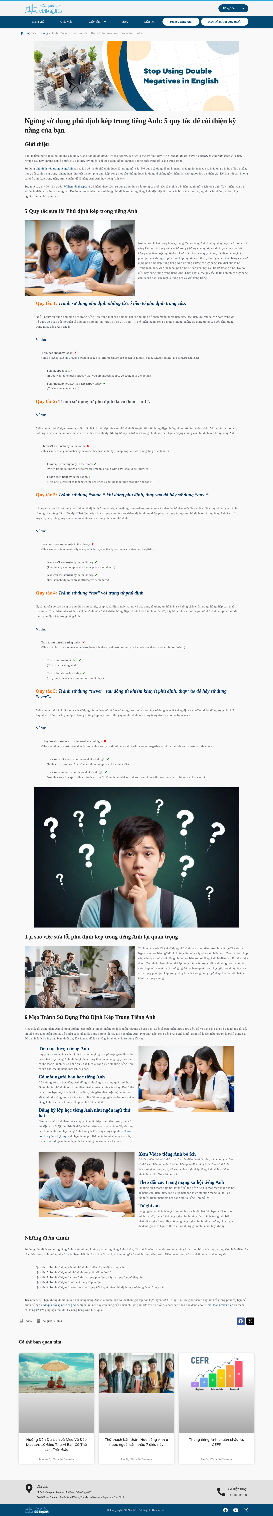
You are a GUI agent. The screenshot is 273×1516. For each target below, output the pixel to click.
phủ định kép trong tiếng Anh (54, 168)
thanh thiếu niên (223, 1305)
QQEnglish (27, 33)
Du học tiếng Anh (181, 21)
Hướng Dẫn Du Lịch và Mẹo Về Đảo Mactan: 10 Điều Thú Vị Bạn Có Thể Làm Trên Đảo (56, 1444)
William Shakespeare (77, 186)
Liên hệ (149, 21)
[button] (241, 1321)
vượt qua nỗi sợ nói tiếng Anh (59, 1305)
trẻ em (207, 1305)
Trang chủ (38, 21)
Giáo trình (95, 21)
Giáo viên (66, 21)
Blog (125, 21)
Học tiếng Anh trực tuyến (224, 21)
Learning (42, 33)
